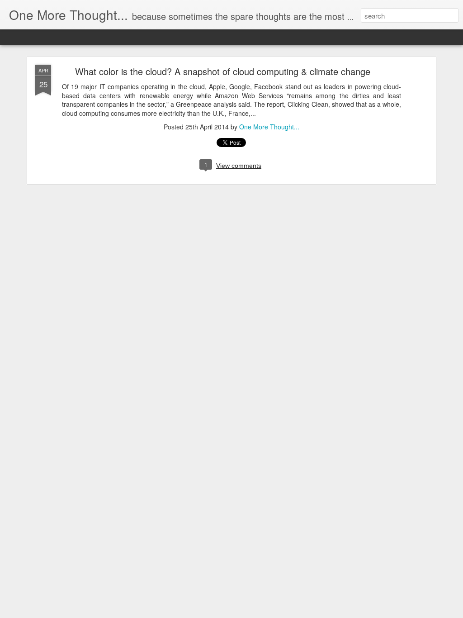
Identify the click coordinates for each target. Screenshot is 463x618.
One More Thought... (269, 126)
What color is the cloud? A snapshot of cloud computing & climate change (222, 71)
